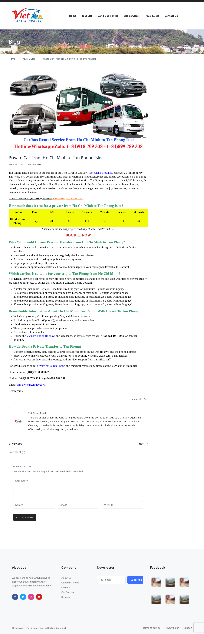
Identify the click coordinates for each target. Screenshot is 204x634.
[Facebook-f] (15, 597)
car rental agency (44, 278)
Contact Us (171, 15)
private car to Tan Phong (51, 365)
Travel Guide (151, 15)
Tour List (87, 15)
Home (72, 15)
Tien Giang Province (100, 172)
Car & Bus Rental (108, 15)
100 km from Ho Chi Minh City (42, 176)
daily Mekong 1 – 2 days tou (67, 198)
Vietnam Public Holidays (41, 335)
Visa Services (131, 15)
